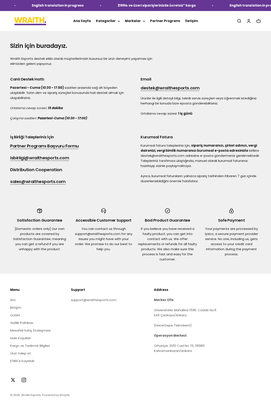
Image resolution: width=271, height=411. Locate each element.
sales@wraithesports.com (38, 182)
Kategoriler (106, 21)
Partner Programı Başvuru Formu (44, 146)
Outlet (15, 315)
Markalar (133, 21)
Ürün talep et (20, 353)
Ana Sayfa (82, 21)
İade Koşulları (20, 338)
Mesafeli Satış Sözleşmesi (30, 330)
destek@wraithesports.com (170, 88)
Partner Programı (165, 21)
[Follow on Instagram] (24, 380)
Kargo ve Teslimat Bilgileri (30, 345)
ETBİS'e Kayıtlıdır (22, 361)
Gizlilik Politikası (21, 323)
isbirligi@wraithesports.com (39, 158)
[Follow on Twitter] (13, 380)
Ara (12, 300)
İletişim (191, 21)
